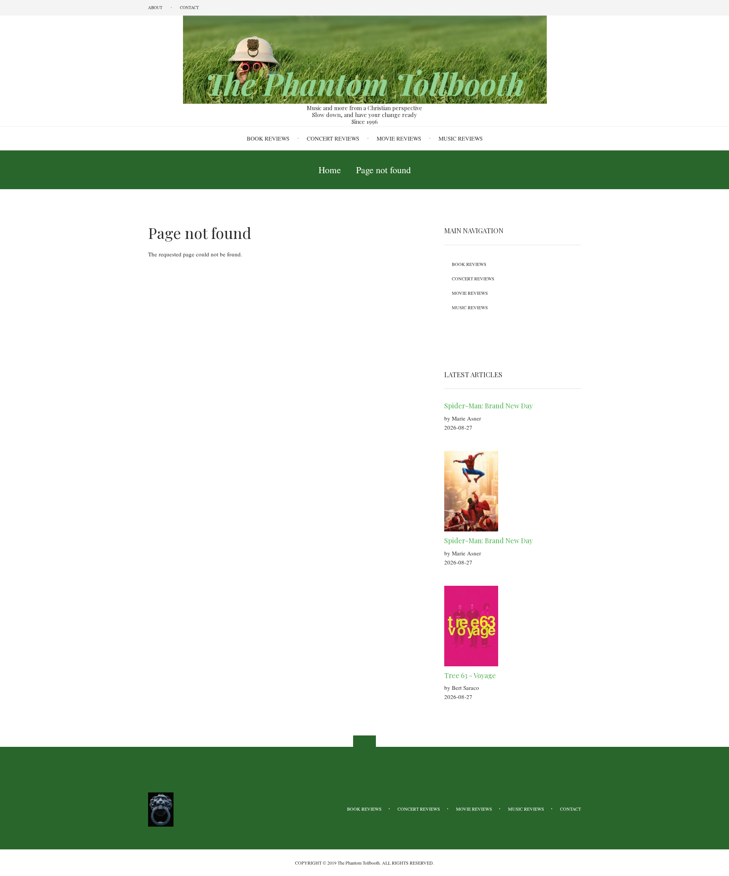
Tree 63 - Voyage (470, 675)
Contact (189, 7)
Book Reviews (268, 138)
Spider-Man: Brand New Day (488, 405)
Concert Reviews (333, 138)
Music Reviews (461, 138)
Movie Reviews (399, 138)
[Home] (364, 59)
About (155, 7)
